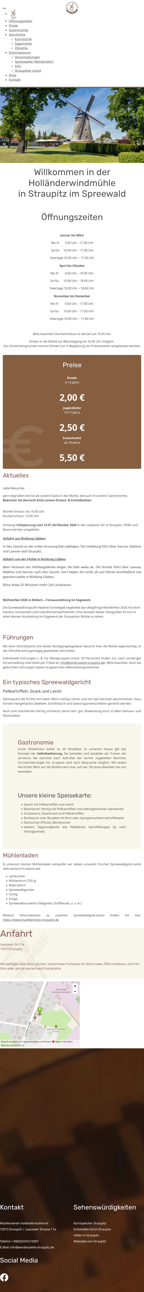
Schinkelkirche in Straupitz (92, 1229)
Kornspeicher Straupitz (90, 1223)
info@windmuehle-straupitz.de (82, 663)
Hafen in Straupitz (86, 1235)
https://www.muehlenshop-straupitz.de (31, 920)
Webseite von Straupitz (90, 1241)
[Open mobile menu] (4, 8)
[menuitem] (13, 14)
